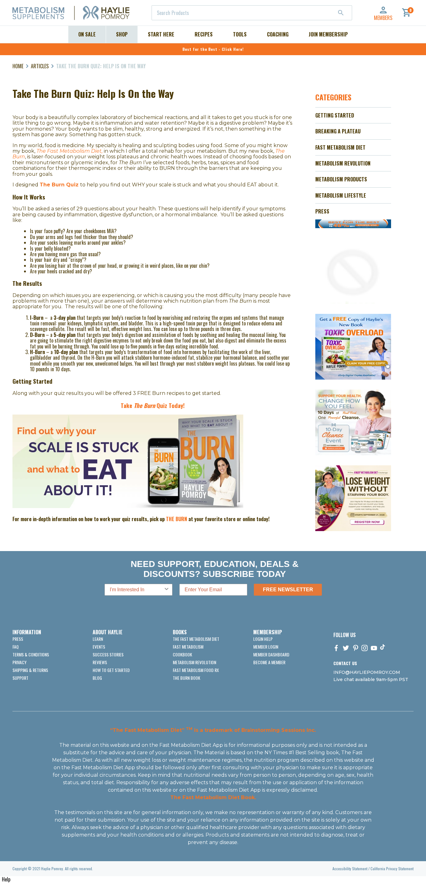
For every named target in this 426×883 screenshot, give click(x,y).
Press (17, 639)
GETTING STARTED (334, 115)
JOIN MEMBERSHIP (328, 34)
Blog (97, 677)
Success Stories (108, 654)
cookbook (182, 654)
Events (99, 646)
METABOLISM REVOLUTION (342, 163)
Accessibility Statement (349, 868)
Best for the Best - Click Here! (213, 49)
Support (20, 677)
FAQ (15, 646)
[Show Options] (166, 589)
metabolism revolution (194, 662)
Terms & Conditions (30, 654)
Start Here (161, 34)
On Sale (87, 34)
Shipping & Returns (30, 670)
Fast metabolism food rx (196, 670)
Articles (40, 66)
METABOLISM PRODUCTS (341, 179)
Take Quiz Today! (153, 405)
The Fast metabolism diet (196, 639)
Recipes (204, 34)
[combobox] (252, 12)
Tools (240, 34)
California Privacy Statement (392, 868)
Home (17, 66)
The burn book (186, 677)
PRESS (322, 211)
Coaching (277, 34)
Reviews (100, 662)
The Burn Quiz (60, 185)
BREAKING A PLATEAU (338, 131)
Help (6, 879)
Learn (98, 639)
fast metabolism (188, 646)
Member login (265, 646)
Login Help (263, 639)
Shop (122, 34)
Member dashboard (271, 654)
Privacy (19, 662)
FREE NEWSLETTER (288, 589)
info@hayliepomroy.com (366, 672)
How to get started (111, 670)
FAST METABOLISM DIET (340, 147)
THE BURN (176, 519)
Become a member (269, 662)
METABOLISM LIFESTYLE (340, 195)
